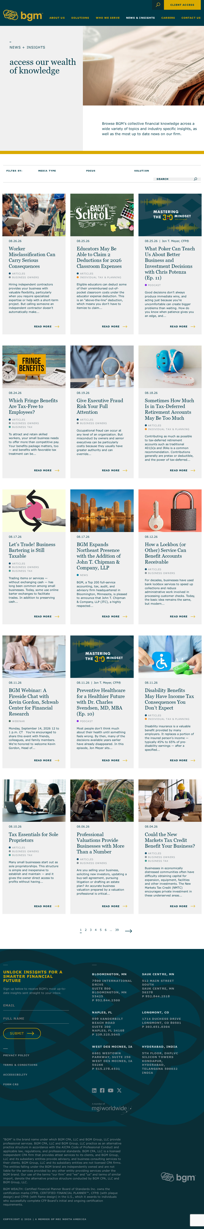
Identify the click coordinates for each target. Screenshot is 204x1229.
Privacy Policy (16, 1055)
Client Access (182, 4)
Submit (17, 1033)
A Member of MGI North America (60, 1219)
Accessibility (15, 1074)
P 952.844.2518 (156, 996)
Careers (168, 17)
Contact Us (191, 17)
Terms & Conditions (20, 1064)
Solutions (80, 17)
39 (117, 929)
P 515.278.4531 (106, 1068)
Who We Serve (108, 17)
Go (197, 179)
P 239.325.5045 (106, 1034)
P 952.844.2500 (106, 1000)
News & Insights (140, 17)
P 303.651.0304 (156, 1026)
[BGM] (178, 1186)
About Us (57, 17)
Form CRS (11, 1084)
